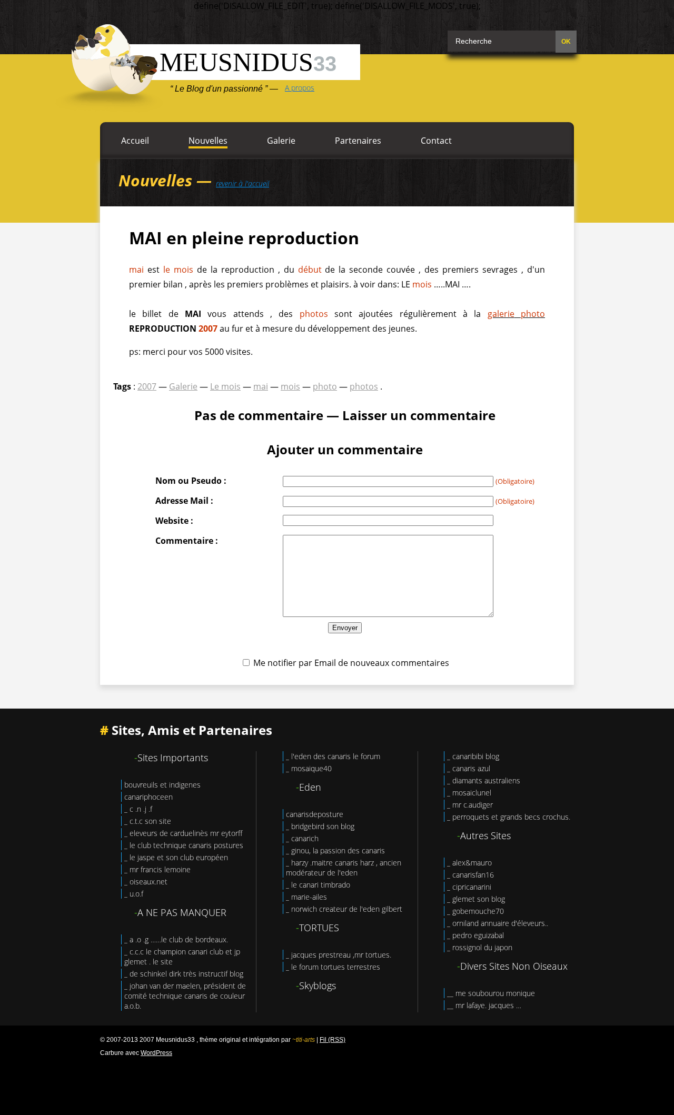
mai (136, 269)
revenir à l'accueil (242, 183)
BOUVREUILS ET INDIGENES (162, 785)
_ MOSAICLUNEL (469, 793)
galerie (501, 314)
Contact (436, 140)
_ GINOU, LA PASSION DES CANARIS (335, 850)
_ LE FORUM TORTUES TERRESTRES (333, 967)
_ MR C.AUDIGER (470, 805)
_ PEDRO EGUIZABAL (475, 935)
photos (314, 314)
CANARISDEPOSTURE (314, 814)
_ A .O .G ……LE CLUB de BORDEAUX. (176, 939)
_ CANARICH (302, 838)
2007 (208, 328)
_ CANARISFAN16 (470, 875)
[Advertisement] (337, 1083)
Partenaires (358, 140)
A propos (299, 88)
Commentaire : (186, 540)
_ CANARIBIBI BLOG (473, 756)
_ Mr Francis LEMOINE (157, 869)
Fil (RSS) (332, 1039)
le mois (178, 269)
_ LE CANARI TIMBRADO (318, 885)
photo (533, 314)
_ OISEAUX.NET (145, 882)
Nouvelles (208, 140)
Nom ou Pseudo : (190, 480)
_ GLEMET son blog (476, 899)
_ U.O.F (133, 894)
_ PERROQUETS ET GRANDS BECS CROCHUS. (508, 817)
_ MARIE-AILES (306, 897)
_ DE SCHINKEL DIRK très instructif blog (183, 974)
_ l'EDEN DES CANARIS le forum (333, 756)
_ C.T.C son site (147, 821)
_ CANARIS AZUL (468, 768)
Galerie (281, 140)
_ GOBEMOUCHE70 (475, 911)
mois (422, 284)
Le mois (225, 386)
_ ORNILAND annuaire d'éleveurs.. (497, 923)
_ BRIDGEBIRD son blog (320, 826)
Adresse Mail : (184, 500)
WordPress (156, 1053)
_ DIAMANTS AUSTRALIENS (483, 780)
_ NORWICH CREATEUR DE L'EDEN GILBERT (344, 909)
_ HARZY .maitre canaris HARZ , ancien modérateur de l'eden (343, 868)
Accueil (135, 140)
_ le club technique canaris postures (183, 845)
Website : (174, 520)
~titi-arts (303, 1039)
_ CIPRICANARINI (469, 887)
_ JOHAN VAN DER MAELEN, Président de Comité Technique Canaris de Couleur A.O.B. (185, 996)
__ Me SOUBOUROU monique (491, 993)
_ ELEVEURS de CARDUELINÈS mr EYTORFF (183, 833)
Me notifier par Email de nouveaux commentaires (351, 663)
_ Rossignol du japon (479, 947)
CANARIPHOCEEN (148, 797)
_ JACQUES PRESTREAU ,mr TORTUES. (338, 955)
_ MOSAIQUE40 (309, 768)
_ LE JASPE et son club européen (176, 857)
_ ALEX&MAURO (469, 863)
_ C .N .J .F (138, 809)
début (310, 269)
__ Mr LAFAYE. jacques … (484, 1005)
